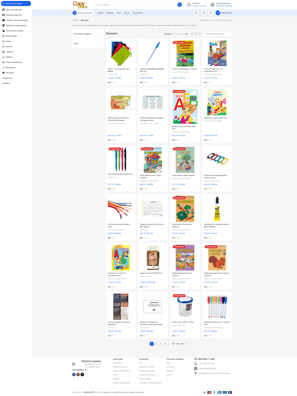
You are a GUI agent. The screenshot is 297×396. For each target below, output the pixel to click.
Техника (116, 379)
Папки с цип (112, 74)
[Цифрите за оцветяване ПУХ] (217, 102)
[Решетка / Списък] (195, 33)
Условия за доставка (147, 375)
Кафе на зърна (146, 276)
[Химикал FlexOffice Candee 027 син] (153, 53)
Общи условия (145, 379)
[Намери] (179, 4)
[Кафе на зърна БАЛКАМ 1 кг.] (153, 257)
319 (177, 344)
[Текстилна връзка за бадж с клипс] (121, 209)
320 (182, 344)
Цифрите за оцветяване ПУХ (215, 118)
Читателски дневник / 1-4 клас (184, 69)
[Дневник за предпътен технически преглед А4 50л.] (153, 306)
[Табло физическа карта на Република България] (121, 102)
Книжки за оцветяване (213, 74)
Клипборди (117, 363)
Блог (168, 363)
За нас (169, 375)
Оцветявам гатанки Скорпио (183, 175)
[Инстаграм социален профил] (78, 374)
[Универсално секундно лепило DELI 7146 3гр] (217, 209)
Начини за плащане (147, 371)
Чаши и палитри (178, 325)
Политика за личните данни (150, 383)
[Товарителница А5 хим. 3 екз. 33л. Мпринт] (153, 209)
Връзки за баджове (116, 230)
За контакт (171, 367)
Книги (115, 375)
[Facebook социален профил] (74, 374)
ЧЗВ (140, 363)
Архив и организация (121, 383)
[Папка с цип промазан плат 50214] (121, 53)
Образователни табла (117, 123)
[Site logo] (80, 4)
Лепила (207, 230)
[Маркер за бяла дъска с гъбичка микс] (217, 306)
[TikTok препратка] (82, 374)
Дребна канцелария (212, 181)
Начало (75, 20)
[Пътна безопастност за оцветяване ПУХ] (217, 53)
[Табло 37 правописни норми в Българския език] (153, 102)
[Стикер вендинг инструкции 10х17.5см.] (121, 306)
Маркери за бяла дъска (213, 327)
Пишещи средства (120, 367)
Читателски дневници (180, 72)
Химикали (143, 74)
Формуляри (144, 230)
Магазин (170, 371)
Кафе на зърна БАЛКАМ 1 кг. (151, 273)
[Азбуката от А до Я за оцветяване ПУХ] (121, 257)
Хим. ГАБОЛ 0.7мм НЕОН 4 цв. (120, 174)
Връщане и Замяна (146, 367)
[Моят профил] (196, 13)
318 (173, 344)
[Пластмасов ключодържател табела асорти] (217, 160)
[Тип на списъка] (192, 33)
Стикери (111, 327)
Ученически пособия (121, 371)
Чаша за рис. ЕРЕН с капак (183, 322)
